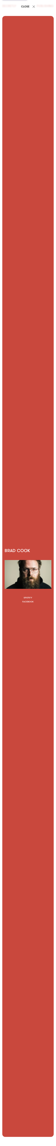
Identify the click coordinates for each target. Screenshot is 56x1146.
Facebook (28, 601)
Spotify (28, 597)
